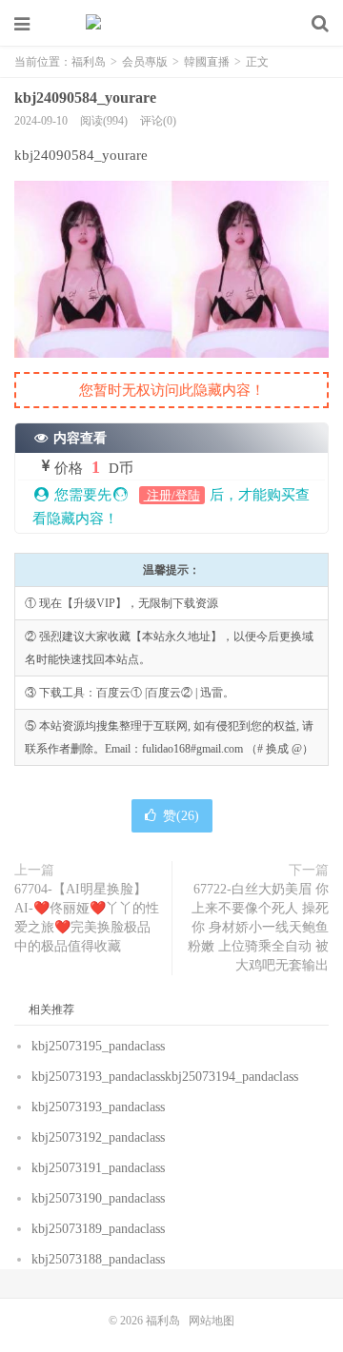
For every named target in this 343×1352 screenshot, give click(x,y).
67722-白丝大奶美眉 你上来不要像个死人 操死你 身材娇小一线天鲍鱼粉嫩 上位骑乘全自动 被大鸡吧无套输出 (258, 927)
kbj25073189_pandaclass (98, 1229)
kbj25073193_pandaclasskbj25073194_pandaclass (164, 1076)
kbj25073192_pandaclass (98, 1137)
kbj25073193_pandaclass (98, 1107)
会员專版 (145, 62)
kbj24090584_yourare (85, 97)
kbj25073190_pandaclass (98, 1198)
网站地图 (211, 1320)
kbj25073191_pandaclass (98, 1168)
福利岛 (171, 23)
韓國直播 (207, 62)
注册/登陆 (172, 495)
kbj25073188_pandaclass (98, 1259)
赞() (181, 816)
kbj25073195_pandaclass (98, 1046)
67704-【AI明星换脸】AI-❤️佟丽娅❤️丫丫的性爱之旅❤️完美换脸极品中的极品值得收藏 (86, 917)
